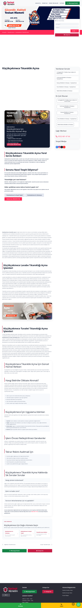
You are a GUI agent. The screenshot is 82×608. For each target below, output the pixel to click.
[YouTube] (64, 147)
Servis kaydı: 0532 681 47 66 (14, 144)
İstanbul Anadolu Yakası (67, 590)
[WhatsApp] (8, 595)
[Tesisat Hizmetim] (8, 3)
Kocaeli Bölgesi (65, 595)
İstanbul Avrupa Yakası (67, 592)
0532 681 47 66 (34, 511)
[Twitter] (62, 147)
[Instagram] (59, 147)
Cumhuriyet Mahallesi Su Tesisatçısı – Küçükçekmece (64, 78)
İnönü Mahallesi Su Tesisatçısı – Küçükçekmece (66, 86)
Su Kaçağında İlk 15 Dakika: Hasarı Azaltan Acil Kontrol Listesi (66, 73)
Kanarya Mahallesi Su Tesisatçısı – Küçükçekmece (67, 83)
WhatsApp (20, 606)
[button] (73, 604)
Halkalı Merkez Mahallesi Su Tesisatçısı (64, 90)
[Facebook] (57, 147)
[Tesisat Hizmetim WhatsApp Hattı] (78, 605)
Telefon (61, 606)
